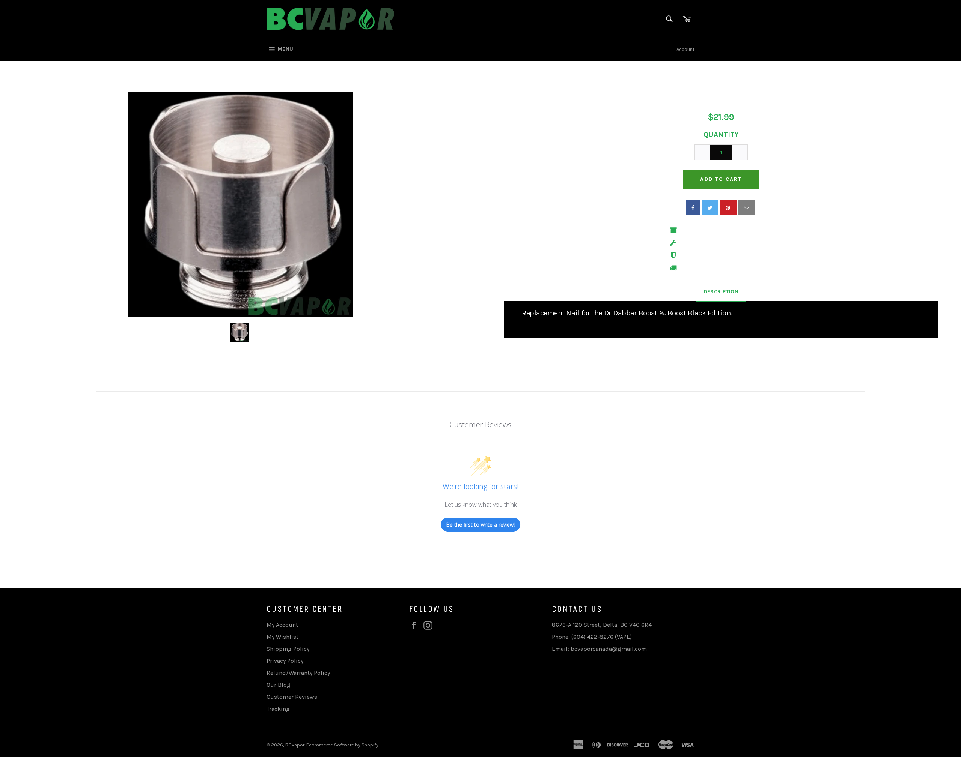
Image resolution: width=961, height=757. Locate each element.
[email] (746, 207)
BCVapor (294, 745)
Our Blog (279, 684)
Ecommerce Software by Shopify (342, 745)
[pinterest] (728, 207)
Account (685, 49)
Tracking (278, 708)
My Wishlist (282, 636)
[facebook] (693, 207)
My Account (282, 624)
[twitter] (710, 207)
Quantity (721, 135)
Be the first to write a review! (480, 524)
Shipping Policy (288, 648)
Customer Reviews (292, 696)
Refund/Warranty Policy (298, 672)
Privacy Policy (285, 660)
